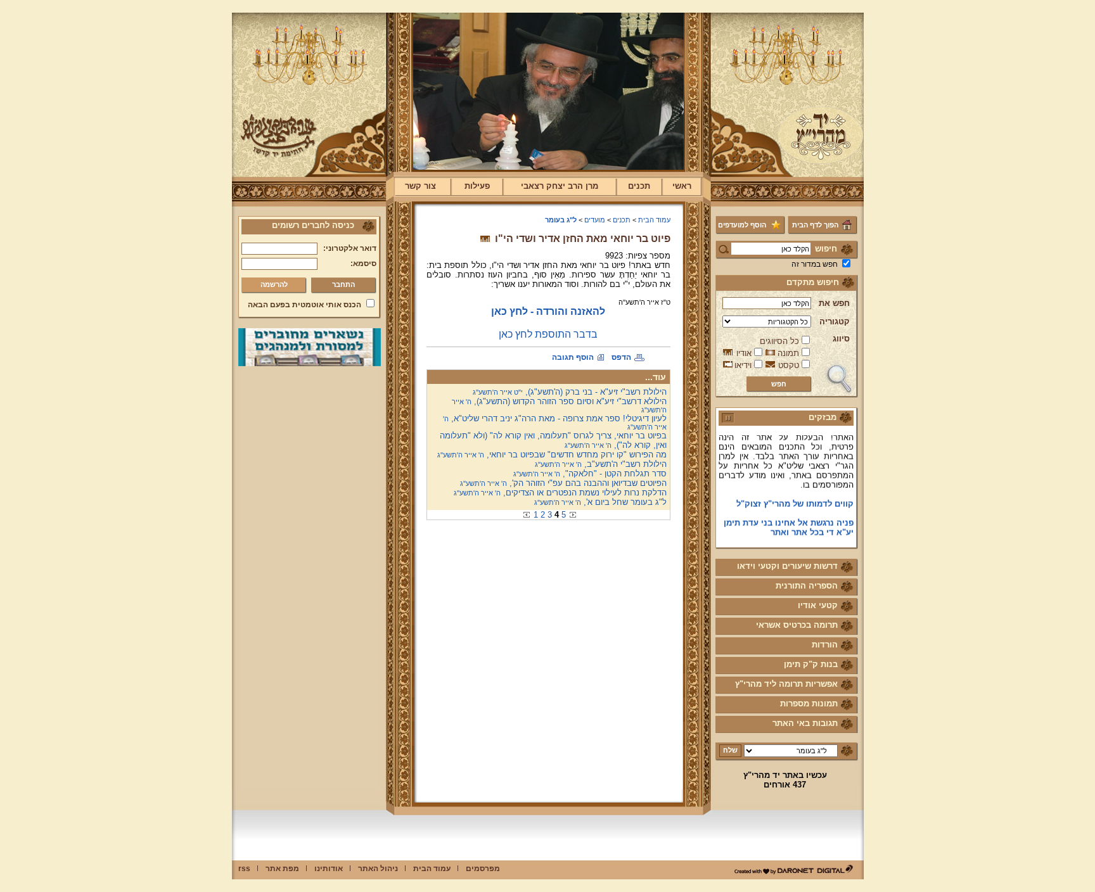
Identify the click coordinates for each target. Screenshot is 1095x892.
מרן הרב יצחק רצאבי (559, 186)
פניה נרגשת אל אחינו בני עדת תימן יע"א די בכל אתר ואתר (789, 519)
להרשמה (274, 284)
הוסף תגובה (573, 357)
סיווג (841, 338)
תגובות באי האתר (805, 723)
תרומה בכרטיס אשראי (797, 625)
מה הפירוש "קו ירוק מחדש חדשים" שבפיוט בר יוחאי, (552, 454)
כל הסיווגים (779, 341)
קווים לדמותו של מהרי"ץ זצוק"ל (795, 495)
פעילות (477, 186)
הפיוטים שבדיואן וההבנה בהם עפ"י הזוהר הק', (563, 483)
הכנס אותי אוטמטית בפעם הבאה (304, 304)
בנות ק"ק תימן (811, 664)
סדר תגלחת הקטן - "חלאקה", (590, 473)
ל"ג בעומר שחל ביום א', (600, 502)
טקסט (788, 365)
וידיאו (743, 365)
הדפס (621, 357)
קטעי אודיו (818, 605)
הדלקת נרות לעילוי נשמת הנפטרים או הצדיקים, (560, 492)
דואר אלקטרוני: (349, 248)
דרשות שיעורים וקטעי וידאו (787, 566)
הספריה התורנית (807, 585)
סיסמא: (363, 263)
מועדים (594, 220)
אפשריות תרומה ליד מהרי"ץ (786, 684)
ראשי (681, 186)
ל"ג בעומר (561, 220)
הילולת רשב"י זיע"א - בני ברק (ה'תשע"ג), (570, 392)
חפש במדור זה (814, 264)
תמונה (788, 353)
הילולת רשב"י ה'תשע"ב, (601, 464)
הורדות (825, 644)
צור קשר (420, 186)
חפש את (834, 303)
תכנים (639, 186)
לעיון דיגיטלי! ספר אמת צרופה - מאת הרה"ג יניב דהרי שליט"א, (555, 422)
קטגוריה (834, 321)
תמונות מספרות (809, 703)
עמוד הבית (654, 220)
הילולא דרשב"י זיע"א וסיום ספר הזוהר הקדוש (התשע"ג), (559, 405)
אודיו (744, 353)
